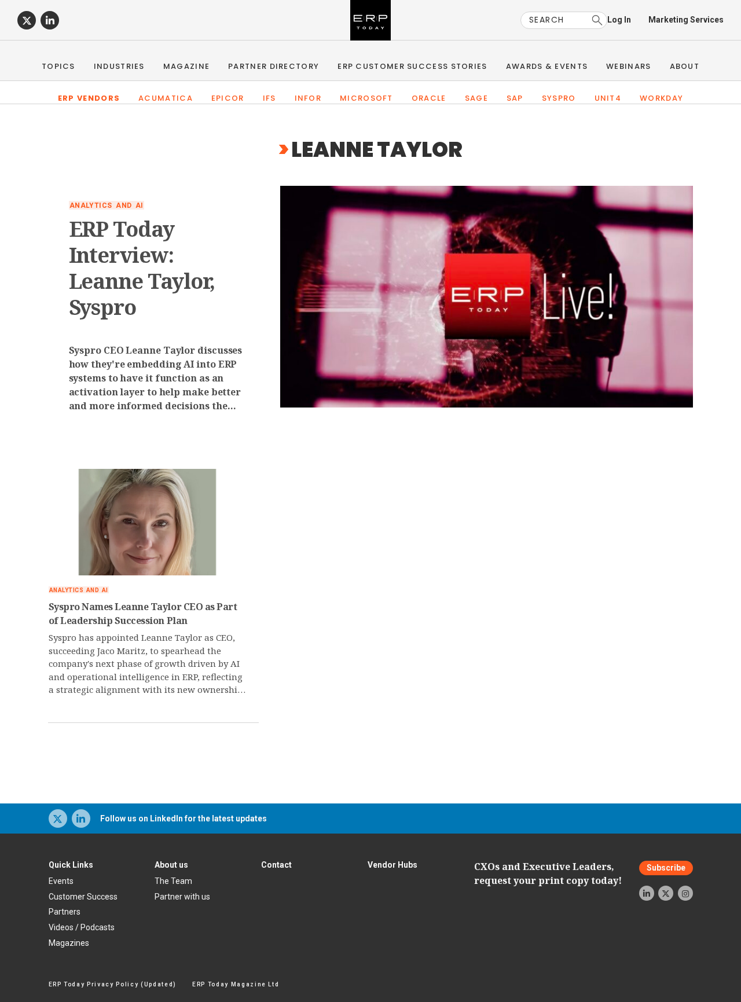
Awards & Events (547, 66)
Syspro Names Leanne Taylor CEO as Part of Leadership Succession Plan (143, 613)
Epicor (227, 98)
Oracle (429, 98)
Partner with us (182, 896)
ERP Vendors (89, 98)
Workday (661, 98)
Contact (276, 864)
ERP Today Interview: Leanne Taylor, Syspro (142, 268)
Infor (308, 98)
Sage (476, 98)
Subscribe (666, 868)
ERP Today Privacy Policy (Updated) (113, 984)
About (685, 66)
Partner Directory (273, 66)
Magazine (186, 66)
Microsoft (366, 98)
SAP (515, 98)
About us (171, 864)
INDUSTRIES (119, 66)
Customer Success (83, 896)
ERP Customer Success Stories (412, 66)
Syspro (559, 98)
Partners (64, 911)
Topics (58, 66)
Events (61, 881)
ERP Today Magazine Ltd (236, 984)
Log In (619, 19)
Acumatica (165, 98)
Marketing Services (686, 19)
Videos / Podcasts (82, 927)
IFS (269, 98)
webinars (628, 66)
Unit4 (608, 98)
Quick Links (71, 864)
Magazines (69, 943)
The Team (173, 881)
